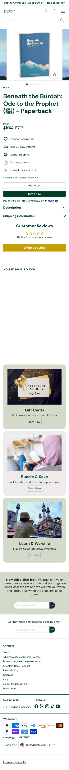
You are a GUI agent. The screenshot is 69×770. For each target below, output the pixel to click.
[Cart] (54, 11)
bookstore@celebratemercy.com (22, 661)
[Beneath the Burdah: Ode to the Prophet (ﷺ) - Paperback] (27, 308)
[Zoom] (54, 74)
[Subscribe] (52, 605)
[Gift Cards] (34, 387)
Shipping (7, 177)
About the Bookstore (15, 683)
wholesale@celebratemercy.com (22, 657)
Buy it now (34, 193)
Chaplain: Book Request (16, 666)
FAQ (5, 679)
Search (7, 652)
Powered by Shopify (14, 762)
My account (9, 688)
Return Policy (10, 670)
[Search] (62, 20)
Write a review (34, 248)
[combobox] (34, 20)
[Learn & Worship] (34, 520)
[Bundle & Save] (34, 453)
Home (6, 87)
